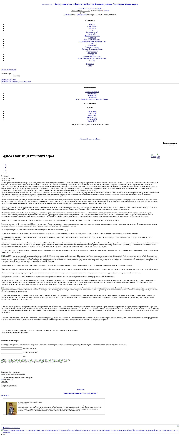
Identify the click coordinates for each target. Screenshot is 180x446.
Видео (92, 55)
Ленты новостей (92, 32)
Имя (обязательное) (29, 348)
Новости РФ (92, 45)
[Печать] (153, 155)
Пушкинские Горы (92, 92)
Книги (90, 66)
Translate (106, 10)
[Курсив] (12, 362)
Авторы (92, 60)
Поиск (92, 30)
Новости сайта (92, 26)
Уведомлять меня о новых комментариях (18, 378)
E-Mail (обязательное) (30, 352)
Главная (81, 8)
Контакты (92, 8)
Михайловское (92, 94)
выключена (21, 374)
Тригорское (92, 95)
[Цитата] (63, 362)
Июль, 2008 (92, 121)
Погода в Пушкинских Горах (92, 49)
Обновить (4, 381)
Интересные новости (92, 36)
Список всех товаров (8, 70)
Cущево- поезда (92, 51)
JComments (80, 389)
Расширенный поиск (8, 80)
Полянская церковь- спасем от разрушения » (81, 393)
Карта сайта (92, 34)
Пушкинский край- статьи (92, 56)
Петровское (92, 97)
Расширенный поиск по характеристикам (16, 81)
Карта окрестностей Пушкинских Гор (92, 41)
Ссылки (98, 8)
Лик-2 (86, 8)
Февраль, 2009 (92, 117)
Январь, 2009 (92, 119)
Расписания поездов (92, 47)
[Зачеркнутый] (35, 362)
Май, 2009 (92, 113)
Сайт (24, 356)
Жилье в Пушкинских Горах (90, 139)
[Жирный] (5, 362)
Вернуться (5, 395)
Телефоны (92, 38)
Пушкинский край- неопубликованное (92, 58)
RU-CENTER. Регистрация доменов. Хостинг (92, 99)
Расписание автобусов (92, 39)
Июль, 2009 (92, 111)
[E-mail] (158, 155)
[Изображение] (46, 362)
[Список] (56, 362)
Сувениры (90, 64)
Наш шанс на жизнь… (11, 428)
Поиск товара (6, 74)
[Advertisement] (39, 146)
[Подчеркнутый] (23, 362)
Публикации (80, 15)
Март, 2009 (92, 115)
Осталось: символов (10, 372)
